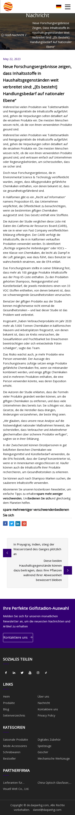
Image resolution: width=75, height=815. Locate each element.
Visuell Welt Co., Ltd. (16, 789)
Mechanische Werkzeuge (54, 758)
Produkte (9, 703)
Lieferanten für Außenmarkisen (13, 783)
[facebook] (6, 673)
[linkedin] (14, 673)
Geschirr (43, 752)
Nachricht (18, 35)
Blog (6, 709)
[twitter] (22, 673)
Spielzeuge (44, 746)
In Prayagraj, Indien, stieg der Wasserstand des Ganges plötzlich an (37, 549)
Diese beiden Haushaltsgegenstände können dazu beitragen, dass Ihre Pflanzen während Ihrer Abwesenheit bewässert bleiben (38, 570)
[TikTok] (46, 673)
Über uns (43, 696)
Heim (7, 35)
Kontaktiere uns (15, 637)
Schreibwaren (11, 752)
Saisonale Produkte (15, 739)
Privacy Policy (46, 715)
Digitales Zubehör (49, 739)
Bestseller (9, 758)
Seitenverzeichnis (14, 715)
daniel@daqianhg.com (47, 810)
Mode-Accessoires (15, 746)
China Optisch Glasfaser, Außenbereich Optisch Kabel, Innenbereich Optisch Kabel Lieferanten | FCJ (54, 783)
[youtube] (30, 673)
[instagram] (38, 673)
